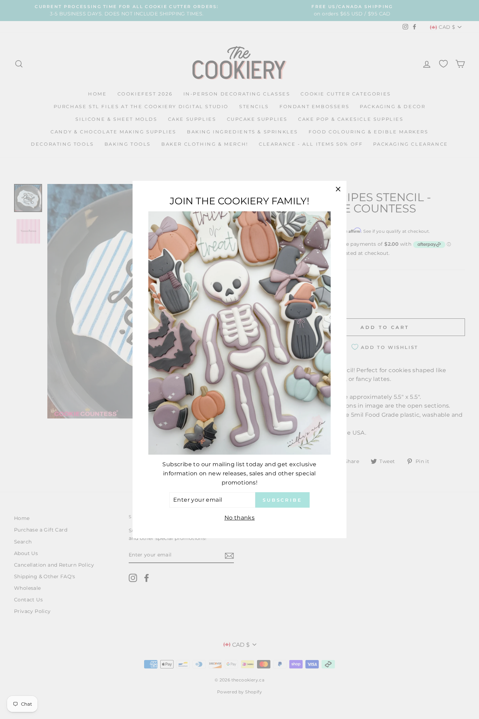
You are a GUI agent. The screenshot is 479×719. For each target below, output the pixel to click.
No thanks (239, 517)
